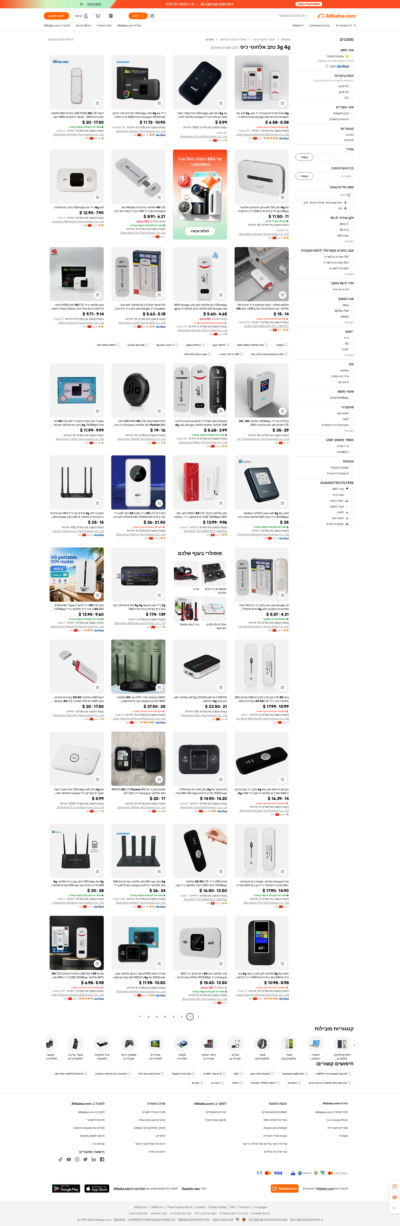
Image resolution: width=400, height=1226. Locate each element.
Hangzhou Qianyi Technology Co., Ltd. (203, 442)
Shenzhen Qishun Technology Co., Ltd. (140, 534)
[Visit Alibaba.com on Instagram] (77, 1159)
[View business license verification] (238, 1220)
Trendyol (244, 1207)
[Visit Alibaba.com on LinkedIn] (93, 1159)
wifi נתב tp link (136, 345)
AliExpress (140, 1207)
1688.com (157, 1207)
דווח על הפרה (157, 1151)
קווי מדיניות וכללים (275, 1151)
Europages (261, 1207)
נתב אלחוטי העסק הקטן (250, 345)
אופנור (280, 345)
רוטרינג (215, 1082)
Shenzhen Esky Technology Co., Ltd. (204, 715)
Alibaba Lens (325, 1188)
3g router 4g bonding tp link (267, 354)
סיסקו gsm (219, 345)
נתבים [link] (210, 39)
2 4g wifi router (165, 345)
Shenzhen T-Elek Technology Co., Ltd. (79, 439)
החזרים (160, 1135)
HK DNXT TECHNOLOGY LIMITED (205, 531)
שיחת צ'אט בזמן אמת (152, 1120)
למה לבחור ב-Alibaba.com (331, 1112)
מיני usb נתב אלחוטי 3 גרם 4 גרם (328, 1082)
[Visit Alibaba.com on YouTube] (68, 1159)
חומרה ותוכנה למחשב (233, 39)
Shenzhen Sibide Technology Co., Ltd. (141, 439)
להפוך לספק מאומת (92, 1135)
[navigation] (324, 528)
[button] (151, 15)
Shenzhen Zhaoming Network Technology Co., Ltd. (262, 534)
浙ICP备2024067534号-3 (306, 1219)
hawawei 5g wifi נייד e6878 (331, 1073)
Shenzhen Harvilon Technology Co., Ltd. (78, 134)
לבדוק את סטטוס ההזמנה (89, 1128)
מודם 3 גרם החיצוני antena (110, 1073)
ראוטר (235, 1082)
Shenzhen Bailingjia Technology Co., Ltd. (139, 623)
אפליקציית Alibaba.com (129, 1188)
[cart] (97, 16)
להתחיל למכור (96, 1120)
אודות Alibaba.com (335, 1103)
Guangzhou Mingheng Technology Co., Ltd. (77, 221)
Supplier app (191, 1188)
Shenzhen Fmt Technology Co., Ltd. (142, 232)
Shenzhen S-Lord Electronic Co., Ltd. (203, 136)
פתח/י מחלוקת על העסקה (149, 1128)
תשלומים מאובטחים (274, 1112)
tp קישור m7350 (212, 1073)
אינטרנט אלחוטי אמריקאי (68, 1073)
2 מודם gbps (193, 345)
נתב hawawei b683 (293, 1073)
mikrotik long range (195, 354)
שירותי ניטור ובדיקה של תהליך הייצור (264, 1143)
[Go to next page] (140, 1016)
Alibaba (285, 39)
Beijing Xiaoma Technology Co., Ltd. (81, 322)
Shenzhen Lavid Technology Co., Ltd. (141, 322)
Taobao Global (217, 1207)
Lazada (200, 1207)
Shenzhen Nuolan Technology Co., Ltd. (202, 330)
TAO (232, 1207)
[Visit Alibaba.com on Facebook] (102, 1159)
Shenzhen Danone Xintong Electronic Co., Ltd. (262, 134)
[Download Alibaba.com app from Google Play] (66, 1188)
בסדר (304, 157)
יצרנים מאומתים (216, 1112)
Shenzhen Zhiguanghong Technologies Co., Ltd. (262, 439)
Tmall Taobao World (179, 1207)
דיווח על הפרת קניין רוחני (150, 1143)
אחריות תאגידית (338, 1128)
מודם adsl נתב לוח (149, 1073)
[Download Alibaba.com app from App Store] (96, 1188)
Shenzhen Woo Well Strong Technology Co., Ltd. (262, 718)
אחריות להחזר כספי (275, 1120)
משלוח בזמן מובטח (275, 1128)
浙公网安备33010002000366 (268, 1219)
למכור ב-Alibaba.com (91, 1112)
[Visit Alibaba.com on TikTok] (60, 1159)
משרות (343, 1135)
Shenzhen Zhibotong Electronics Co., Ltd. (77, 626)
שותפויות (99, 1143)
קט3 (236, 1073)
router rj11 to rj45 (229, 354)
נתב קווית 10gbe (181, 1073)
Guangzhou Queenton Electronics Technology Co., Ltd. (77, 531)
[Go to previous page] (198, 1016)
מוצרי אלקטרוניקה (264, 39)
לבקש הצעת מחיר (215, 1120)
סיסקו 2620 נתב (106, 345)
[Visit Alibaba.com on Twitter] (85, 1159)
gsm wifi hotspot (260, 1073)
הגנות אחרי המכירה (275, 1135)
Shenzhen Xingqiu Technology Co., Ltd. (264, 234)
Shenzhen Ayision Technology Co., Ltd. (140, 131)
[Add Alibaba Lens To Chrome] (285, 1188)
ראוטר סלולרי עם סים (263, 1082)
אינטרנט (292, 1082)
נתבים (195, 1082)
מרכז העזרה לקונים (153, 1112)
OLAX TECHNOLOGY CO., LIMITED (266, 326)
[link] (394, 1186)
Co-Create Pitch (337, 1120)
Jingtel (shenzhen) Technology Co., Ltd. (263, 626)
